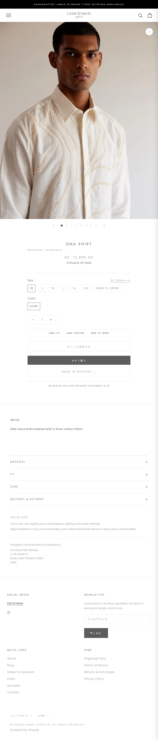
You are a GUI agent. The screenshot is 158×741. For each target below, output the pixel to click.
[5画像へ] (81, 226)
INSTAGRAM (15, 603)
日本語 (41, 715)
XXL (86, 288)
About (11, 658)
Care (14, 487)
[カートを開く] (150, 15)
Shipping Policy (95, 658)
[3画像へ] (72, 226)
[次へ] (104, 225)
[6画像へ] (86, 226)
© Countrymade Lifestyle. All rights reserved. (47, 724)
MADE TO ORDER (107, 288)
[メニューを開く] (8, 15)
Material (17, 462)
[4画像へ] (77, 226)
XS (31, 288)
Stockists (13, 686)
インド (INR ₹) (19, 715)
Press (11, 679)
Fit (12, 474)
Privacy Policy (94, 679)
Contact (13, 692)
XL (74, 288)
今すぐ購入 (79, 360)
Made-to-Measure (20, 672)
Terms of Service (96, 665)
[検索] (140, 15)
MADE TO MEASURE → (79, 372)
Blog (10, 665)
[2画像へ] (67, 226)
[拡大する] (149, 31)
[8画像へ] (96, 226)
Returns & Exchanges (99, 672)
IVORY (34, 306)
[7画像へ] (91, 226)
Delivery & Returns (27, 499)
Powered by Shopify (24, 730)
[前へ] (53, 225)
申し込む (96, 633)
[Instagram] (8, 612)
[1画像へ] (62, 226)
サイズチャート (120, 280)
